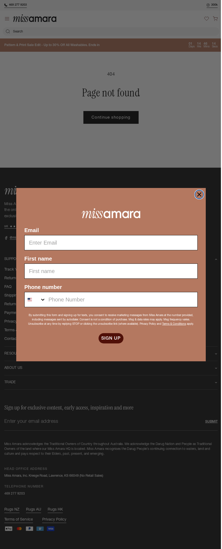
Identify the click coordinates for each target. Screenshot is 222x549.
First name (36, 259)
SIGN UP (109, 338)
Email (29, 230)
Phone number (41, 287)
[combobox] (33, 299)
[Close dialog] (197, 194)
